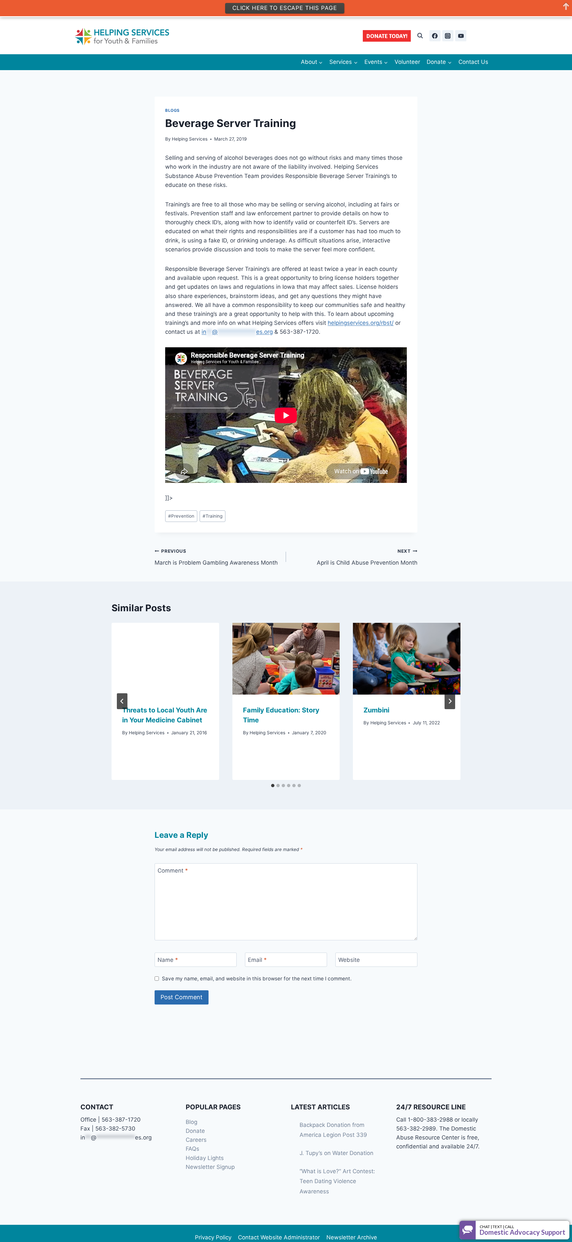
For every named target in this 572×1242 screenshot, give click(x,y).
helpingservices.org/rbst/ (361, 323)
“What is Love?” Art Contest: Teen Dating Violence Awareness (337, 1181)
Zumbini (376, 710)
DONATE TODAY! (386, 35)
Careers (196, 1139)
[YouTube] (460, 35)
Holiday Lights (205, 1158)
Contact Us (473, 62)
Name (168, 960)
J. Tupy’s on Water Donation (336, 1153)
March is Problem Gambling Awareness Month (216, 557)
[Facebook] (435, 35)
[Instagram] (447, 35)
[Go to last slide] (122, 701)
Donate (195, 1131)
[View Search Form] (420, 36)
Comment (173, 870)
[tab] (272, 785)
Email (257, 960)
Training (212, 516)
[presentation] (165, 658)
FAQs (192, 1148)
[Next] (450, 701)
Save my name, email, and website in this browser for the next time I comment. (257, 978)
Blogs (172, 110)
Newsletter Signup (210, 1167)
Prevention (181, 516)
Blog (191, 1122)
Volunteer (407, 62)
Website (349, 960)
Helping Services (190, 139)
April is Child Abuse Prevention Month (367, 557)
